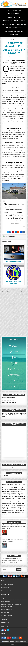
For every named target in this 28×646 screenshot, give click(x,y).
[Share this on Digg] (21, 232)
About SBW (14, 35)
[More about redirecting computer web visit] (14, 641)
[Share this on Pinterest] (13, 232)
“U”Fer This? (13, 563)
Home (8, 10)
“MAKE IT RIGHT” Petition (14, 27)
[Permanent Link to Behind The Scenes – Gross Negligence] (14, 272)
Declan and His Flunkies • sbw (10, 558)
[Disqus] (14, 314)
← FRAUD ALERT (5, 292)
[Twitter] (4, 576)
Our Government (14, 13)
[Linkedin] (14, 576)
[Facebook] (6, 576)
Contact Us (4, 619)
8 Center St (17, 10)
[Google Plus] (9, 576)
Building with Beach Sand (13, 261)
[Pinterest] (11, 576)
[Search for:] (9, 569)
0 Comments (20, 56)
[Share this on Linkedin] (16, 232)
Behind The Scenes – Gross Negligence (13, 282)
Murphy (7, 245)
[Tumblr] (19, 576)
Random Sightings (14, 17)
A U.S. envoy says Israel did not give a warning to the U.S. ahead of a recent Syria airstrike (13, 546)
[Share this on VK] (23, 232)
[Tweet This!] (8, 232)
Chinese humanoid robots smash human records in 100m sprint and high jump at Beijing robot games (12, 533)
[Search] (24, 576)
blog (2, 598)
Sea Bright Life (5, 612)
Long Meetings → (23, 292)
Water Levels (21, 24)
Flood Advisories (8, 24)
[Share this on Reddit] (18, 232)
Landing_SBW (5, 622)
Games (23, 20)
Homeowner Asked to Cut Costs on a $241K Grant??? (13, 48)
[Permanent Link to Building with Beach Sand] (14, 252)
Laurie (6, 56)
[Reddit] (22, 576)
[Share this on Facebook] (10, 232)
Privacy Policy (5, 587)
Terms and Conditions (7, 591)
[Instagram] (17, 576)
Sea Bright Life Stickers (10, 20)
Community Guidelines (7, 584)
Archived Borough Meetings (14, 31)
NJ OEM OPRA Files (6, 609)
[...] (6, 497)
